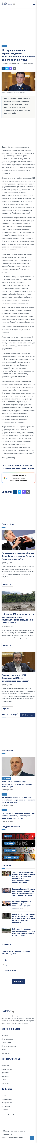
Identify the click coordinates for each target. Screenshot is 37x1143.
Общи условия (7, 1099)
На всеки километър (9, 1046)
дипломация (27, 465)
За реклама (6, 1106)
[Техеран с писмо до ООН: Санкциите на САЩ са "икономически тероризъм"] (18, 662)
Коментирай (29, 715)
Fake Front (5, 1066)
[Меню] (33, 4)
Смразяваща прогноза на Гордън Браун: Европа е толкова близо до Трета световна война (18, 556)
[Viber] (10, 68)
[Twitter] (7, 68)
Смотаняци (5, 1083)
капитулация (21, 468)
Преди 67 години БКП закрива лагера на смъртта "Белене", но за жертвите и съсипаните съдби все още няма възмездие (23, 918)
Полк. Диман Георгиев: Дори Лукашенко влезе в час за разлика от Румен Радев (17, 784)
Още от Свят (8, 524)
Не (6, 965)
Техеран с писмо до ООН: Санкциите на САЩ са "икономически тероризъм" (15, 678)
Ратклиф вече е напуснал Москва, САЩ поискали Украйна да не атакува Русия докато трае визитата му (18, 815)
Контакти (5, 1110)
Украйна (30, 468)
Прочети (6, 584)
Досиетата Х (6, 1073)
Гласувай (17, 981)
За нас (4, 1096)
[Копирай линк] (14, 68)
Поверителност (7, 1103)
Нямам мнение (10, 970)
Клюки (4, 1080)
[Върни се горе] (32, 1138)
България (6, 778)
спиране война (9, 468)
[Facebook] (3, 68)
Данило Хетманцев (13, 465)
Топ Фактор (6, 1053)
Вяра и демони (7, 1069)
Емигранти (5, 1076)
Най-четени (7, 750)
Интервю (5, 1036)
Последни (6, 865)
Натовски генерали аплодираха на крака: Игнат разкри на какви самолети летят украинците (18, 799)
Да (6, 960)
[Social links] (4, 1114)
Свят (4, 794)
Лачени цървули (7, 1039)
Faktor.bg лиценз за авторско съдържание (13, 1132)
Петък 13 (5, 1050)
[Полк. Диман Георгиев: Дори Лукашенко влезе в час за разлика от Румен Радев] (18, 766)
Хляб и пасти (6, 1043)
